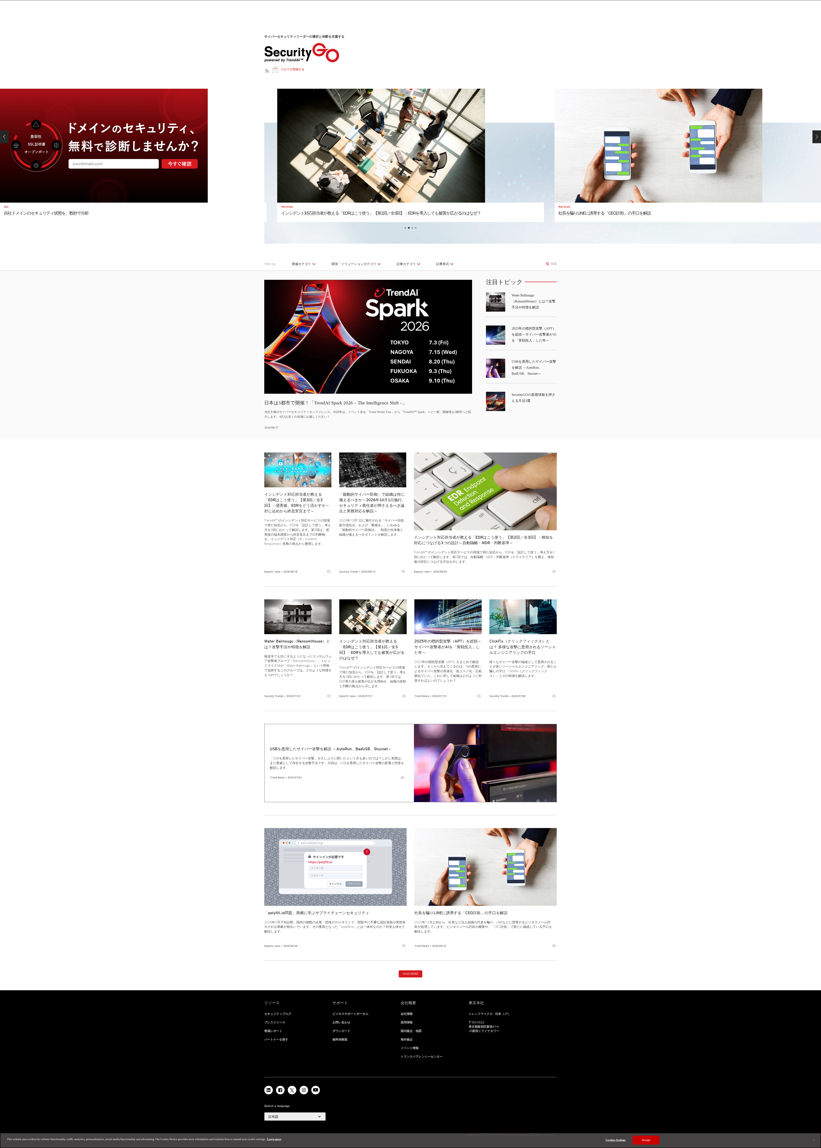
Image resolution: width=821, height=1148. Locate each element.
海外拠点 (407, 1039)
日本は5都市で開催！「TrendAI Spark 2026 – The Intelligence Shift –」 (335, 402)
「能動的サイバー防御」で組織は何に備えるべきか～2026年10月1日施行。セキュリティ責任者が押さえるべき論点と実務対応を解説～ (372, 502)
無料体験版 (339, 1039)
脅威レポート (273, 1031)
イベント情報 (410, 1048)
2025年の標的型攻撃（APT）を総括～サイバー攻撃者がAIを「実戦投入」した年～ (534, 334)
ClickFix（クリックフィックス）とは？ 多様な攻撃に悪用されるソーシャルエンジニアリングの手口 (522, 646)
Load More (410, 973)
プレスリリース (274, 1022)
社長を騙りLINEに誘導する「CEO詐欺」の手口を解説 (461, 913)
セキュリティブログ (277, 1013)
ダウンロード (341, 1031)
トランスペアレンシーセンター (422, 1056)
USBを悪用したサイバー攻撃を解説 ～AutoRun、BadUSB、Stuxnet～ (534, 367)
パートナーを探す (276, 1039)
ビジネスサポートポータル (350, 1013)
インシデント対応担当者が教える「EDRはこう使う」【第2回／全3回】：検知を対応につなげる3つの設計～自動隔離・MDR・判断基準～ (483, 540)
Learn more (274, 1139)
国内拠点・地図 (411, 1031)
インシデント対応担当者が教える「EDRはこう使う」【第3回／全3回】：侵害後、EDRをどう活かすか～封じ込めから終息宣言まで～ (296, 502)
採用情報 (407, 1022)
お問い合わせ (341, 1022)
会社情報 (407, 1013)
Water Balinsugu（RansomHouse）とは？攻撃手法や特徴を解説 (533, 301)
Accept (646, 1140)
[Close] (814, 1140)
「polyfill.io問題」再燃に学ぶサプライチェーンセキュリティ (316, 913)
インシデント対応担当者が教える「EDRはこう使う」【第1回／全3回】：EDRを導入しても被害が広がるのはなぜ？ (372, 649)
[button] (4, 136)
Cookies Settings (615, 1140)
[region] (410, 1140)
